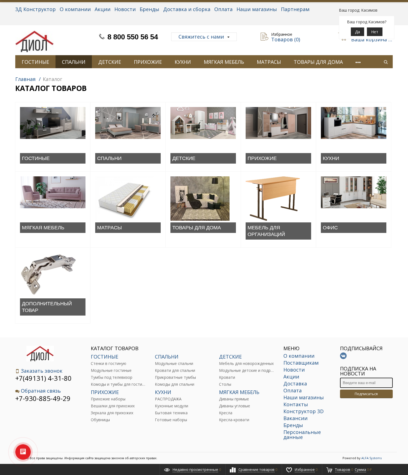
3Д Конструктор (35, 9)
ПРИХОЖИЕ (148, 62)
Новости (125, 9)
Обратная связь (41, 390)
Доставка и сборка (186, 9)
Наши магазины (256, 9)
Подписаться (366, 393)
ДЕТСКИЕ (109, 62)
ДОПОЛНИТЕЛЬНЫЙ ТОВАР (47, 307)
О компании (75, 9)
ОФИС (330, 227)
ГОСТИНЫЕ (35, 62)
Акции (102, 9)
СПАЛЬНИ (73, 62)
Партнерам (295, 9)
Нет (374, 31)
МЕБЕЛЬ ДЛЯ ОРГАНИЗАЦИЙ (266, 231)
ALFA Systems (371, 458)
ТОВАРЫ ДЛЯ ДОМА (318, 62)
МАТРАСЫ (269, 62)
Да (357, 31)
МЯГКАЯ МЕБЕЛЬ (224, 62)
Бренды (149, 9)
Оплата (223, 9)
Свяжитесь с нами (201, 36)
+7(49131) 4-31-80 (43, 378)
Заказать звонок (41, 371)
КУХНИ (183, 62)
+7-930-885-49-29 (42, 398)
